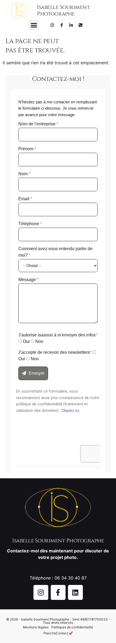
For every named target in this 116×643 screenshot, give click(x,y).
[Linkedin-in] (71, 25)
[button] (34, 25)
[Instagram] (52, 25)
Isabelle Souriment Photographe (63, 10)
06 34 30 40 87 (70, 578)
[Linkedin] (75, 592)
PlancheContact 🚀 (58, 633)
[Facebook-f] (62, 25)
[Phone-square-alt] (81, 25)
